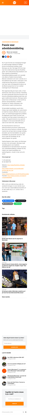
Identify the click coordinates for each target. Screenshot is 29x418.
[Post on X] (3, 57)
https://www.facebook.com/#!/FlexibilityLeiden (15, 174)
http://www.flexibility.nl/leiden (16, 165)
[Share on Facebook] (6, 57)
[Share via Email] (11, 57)
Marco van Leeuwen (12, 52)
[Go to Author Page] (3, 52)
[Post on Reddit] (8, 57)
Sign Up (14, 403)
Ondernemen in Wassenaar (10, 42)
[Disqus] (14, 316)
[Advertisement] (14, 20)
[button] (3, 2)
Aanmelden (14, 347)
